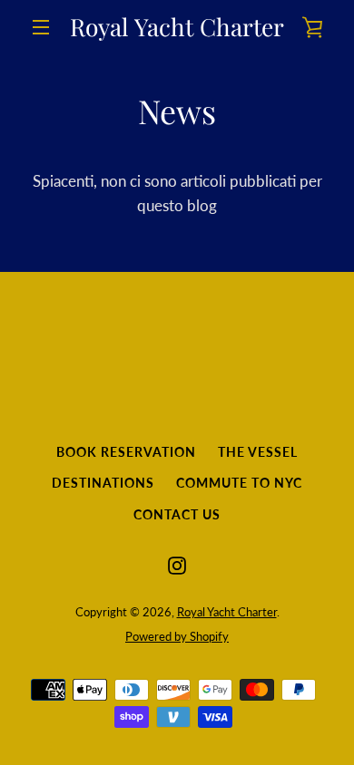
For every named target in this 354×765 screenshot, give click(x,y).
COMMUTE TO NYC (239, 482)
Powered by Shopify (177, 636)
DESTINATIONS (103, 482)
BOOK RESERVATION (126, 452)
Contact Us (177, 514)
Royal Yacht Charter (177, 27)
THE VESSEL (258, 452)
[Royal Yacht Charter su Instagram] (177, 563)
